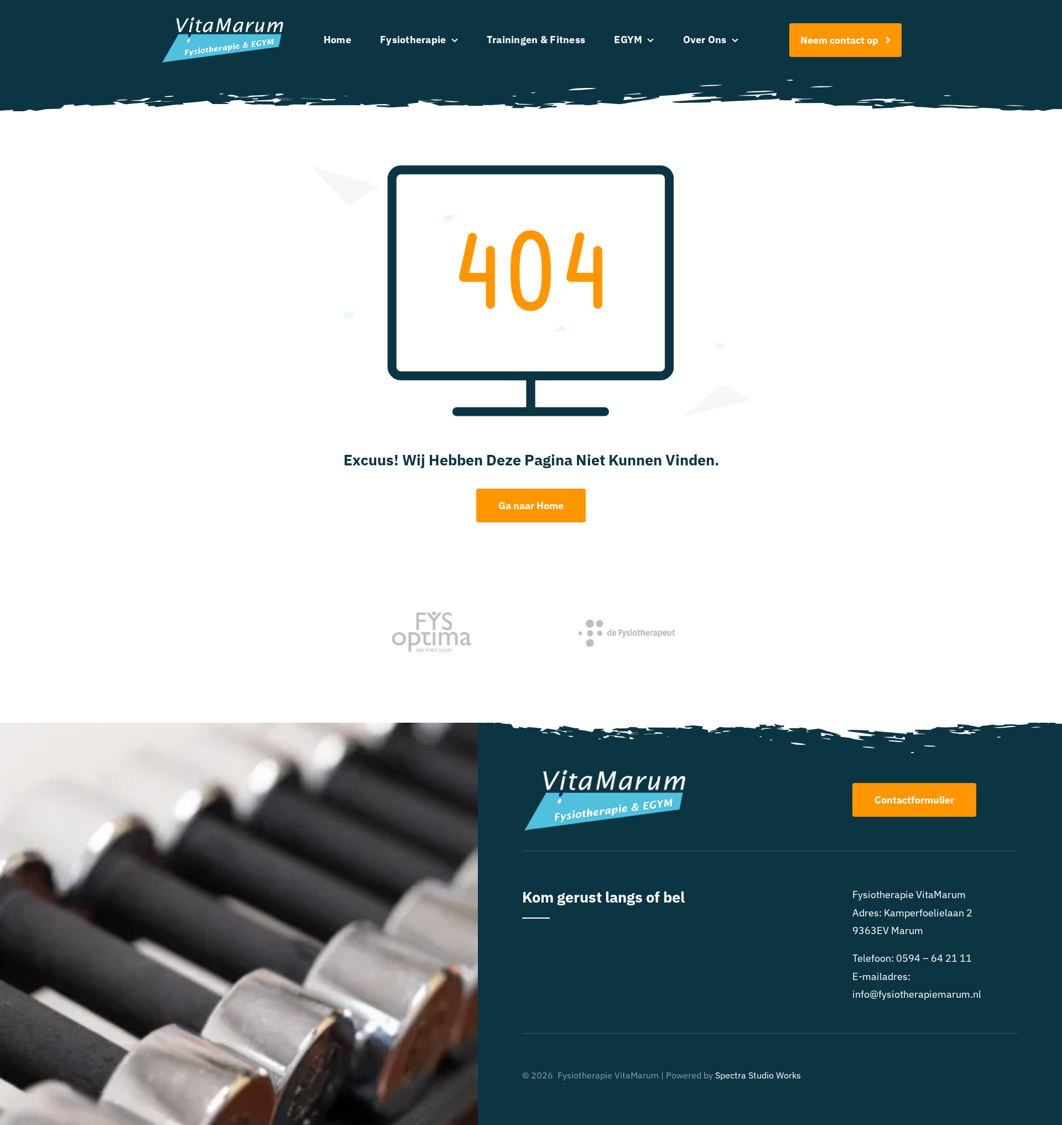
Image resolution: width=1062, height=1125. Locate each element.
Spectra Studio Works (758, 1075)
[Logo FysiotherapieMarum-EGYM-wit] (222, 21)
